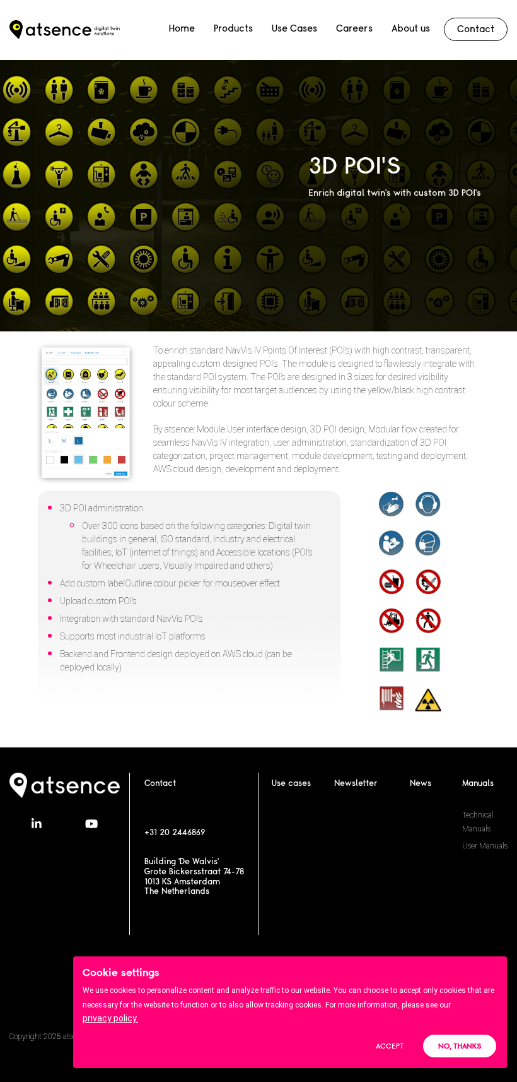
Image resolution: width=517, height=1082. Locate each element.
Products (233, 28)
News (420, 783)
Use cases (291, 783)
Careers (354, 28)
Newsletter (356, 783)
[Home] (64, 29)
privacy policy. (110, 1018)
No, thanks (459, 1046)
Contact (475, 29)
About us (411, 28)
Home (182, 28)
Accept (390, 1046)
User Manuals (485, 845)
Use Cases (294, 28)
